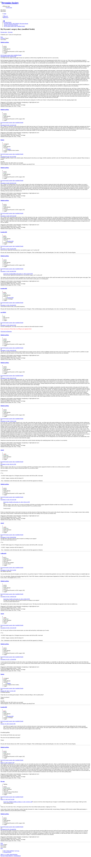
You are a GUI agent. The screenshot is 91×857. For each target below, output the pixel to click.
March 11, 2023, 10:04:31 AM (7, 762)
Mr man (3, 781)
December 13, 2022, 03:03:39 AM (8, 350)
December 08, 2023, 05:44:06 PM (8, 829)
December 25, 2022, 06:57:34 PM (8, 570)
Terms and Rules (10, 850)
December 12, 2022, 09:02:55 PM (8, 325)
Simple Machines (13, 854)
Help (4, 850)
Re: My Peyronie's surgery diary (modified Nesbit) (12, 122)
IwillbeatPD (3, 553)
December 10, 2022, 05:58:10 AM (8, 183)
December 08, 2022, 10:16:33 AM (8, 125)
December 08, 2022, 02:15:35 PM (8, 156)
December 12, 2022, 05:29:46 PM (8, 305)
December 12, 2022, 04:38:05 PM (8, 271)
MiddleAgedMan (5, 42)
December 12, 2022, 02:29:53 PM (8, 248)
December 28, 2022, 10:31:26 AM (8, 627)
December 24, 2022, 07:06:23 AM (8, 421)
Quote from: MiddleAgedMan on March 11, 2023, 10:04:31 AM (17, 801)
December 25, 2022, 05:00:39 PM (8, 537)
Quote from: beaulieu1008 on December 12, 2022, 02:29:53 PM (18, 273)
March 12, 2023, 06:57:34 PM (7, 799)
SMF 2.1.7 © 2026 (5, 854)
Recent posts (9, 7)
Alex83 (2, 450)
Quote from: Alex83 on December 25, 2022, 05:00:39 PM (16, 599)
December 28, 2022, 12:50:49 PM (8, 659)
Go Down (3, 38)
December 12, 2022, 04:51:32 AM (8, 216)
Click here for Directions (6, 331)
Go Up (2, 844)
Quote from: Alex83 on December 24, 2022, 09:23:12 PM (16, 502)
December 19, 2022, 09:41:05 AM (8, 378)
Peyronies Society (7, 852)
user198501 (3, 312)
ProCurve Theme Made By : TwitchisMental (11, 855)
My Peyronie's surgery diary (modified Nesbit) (11, 55)
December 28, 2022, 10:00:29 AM (8, 596)
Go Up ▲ (17, 850)
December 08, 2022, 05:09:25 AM (8, 56)
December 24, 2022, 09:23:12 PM (8, 464)
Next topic (10, 32)
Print (2, 37)
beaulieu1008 (4, 232)
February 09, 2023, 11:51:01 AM (8, 691)
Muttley (2, 140)
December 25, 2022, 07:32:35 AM (8, 499)
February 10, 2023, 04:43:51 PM (8, 723)
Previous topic (4, 32)
